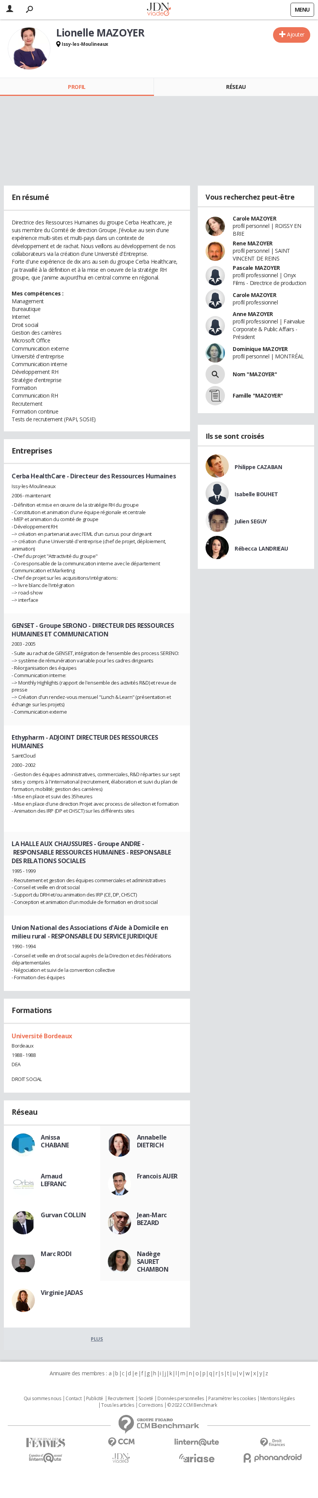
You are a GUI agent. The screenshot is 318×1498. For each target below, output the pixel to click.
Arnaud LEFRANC (54, 1180)
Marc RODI (56, 1253)
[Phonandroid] (272, 1458)
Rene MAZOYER (253, 243)
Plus (97, 1338)
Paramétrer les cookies (232, 1398)
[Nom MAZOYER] (215, 374)
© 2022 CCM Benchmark (192, 1405)
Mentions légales (277, 1398)
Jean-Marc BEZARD (152, 1219)
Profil (76, 86)
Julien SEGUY (251, 521)
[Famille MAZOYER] (215, 395)
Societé (145, 1398)
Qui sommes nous (42, 1398)
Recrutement (121, 1398)
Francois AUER (157, 1176)
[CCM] (121, 1442)
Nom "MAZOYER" (255, 374)
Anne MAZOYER (253, 314)
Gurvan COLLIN (63, 1215)
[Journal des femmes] (45, 1443)
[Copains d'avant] (45, 1458)
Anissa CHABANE (55, 1141)
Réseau (235, 86)
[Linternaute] (197, 1442)
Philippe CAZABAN (258, 467)
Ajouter (295, 34)
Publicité (94, 1398)
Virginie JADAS (62, 1292)
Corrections (150, 1405)
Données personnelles (180, 1398)
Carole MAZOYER (254, 218)
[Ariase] (197, 1458)
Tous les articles (117, 1405)
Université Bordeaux (42, 1036)
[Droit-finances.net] (272, 1443)
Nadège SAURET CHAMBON (153, 1261)
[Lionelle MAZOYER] (29, 48)
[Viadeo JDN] (121, 1458)
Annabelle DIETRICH (152, 1141)
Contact (73, 1398)
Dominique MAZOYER (260, 349)
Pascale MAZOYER (256, 267)
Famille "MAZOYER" (258, 395)
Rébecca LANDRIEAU (261, 548)
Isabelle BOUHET (256, 494)
